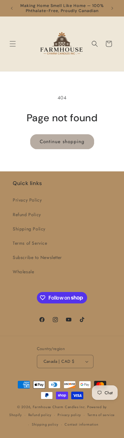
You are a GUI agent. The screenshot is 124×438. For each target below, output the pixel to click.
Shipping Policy (29, 229)
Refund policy (40, 414)
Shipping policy (45, 424)
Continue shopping (62, 141)
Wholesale (23, 272)
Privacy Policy (27, 200)
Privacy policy (69, 414)
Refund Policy (27, 214)
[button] (13, 44)
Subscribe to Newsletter (37, 257)
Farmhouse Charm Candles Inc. (59, 406)
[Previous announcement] (12, 8)
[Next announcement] (112, 8)
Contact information (81, 424)
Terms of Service (30, 243)
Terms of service (101, 414)
